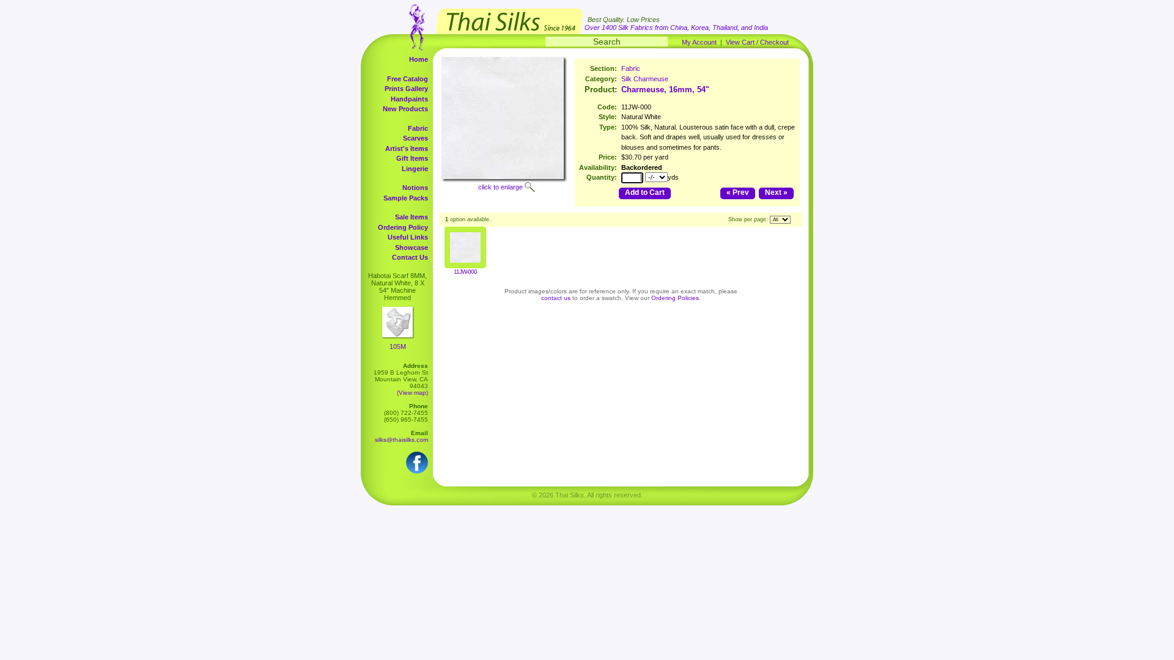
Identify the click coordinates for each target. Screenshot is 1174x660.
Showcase (411, 247)
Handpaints (409, 99)
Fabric (418, 128)
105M (397, 346)
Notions (415, 187)
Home (418, 59)
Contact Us (410, 257)
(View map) (412, 392)
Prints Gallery (406, 88)
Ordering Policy (403, 227)
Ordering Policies (675, 298)
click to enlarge (500, 187)
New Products (405, 108)
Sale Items (411, 217)
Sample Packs (405, 198)
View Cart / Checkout (757, 42)
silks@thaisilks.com (401, 439)
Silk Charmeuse (644, 78)
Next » (776, 192)
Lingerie (415, 168)
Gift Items (412, 158)
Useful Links (408, 237)
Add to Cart (645, 192)
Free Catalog (407, 78)
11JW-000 (465, 271)
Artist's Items (406, 148)
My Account (699, 42)
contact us (555, 298)
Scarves (415, 138)
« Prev (737, 192)
